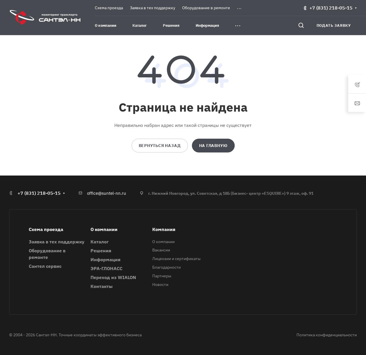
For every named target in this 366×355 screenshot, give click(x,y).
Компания (163, 229)
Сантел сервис (45, 266)
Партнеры (161, 275)
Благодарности (166, 267)
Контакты (101, 286)
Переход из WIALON (113, 277)
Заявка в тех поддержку (56, 242)
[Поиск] (301, 25)
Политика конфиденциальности (326, 334)
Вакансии (161, 250)
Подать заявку (334, 25)
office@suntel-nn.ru (106, 193)
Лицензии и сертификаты (176, 258)
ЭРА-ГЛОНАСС (106, 268)
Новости (160, 284)
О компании (103, 229)
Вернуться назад (160, 145)
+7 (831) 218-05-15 (330, 8)
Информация (105, 259)
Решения (100, 250)
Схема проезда (46, 229)
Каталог (99, 242)
